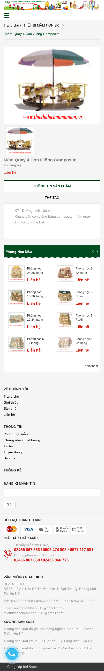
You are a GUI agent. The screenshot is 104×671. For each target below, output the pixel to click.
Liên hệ (9, 414)
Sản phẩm (11, 408)
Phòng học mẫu (16, 434)
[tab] (52, 186)
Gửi (9, 504)
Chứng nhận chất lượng (22, 440)
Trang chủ (11, 25)
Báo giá (9, 458)
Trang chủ (11, 396)
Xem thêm (91, 366)
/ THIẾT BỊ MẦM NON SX (39, 25)
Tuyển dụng (13, 452)
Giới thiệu (11, 402)
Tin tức (9, 446)
